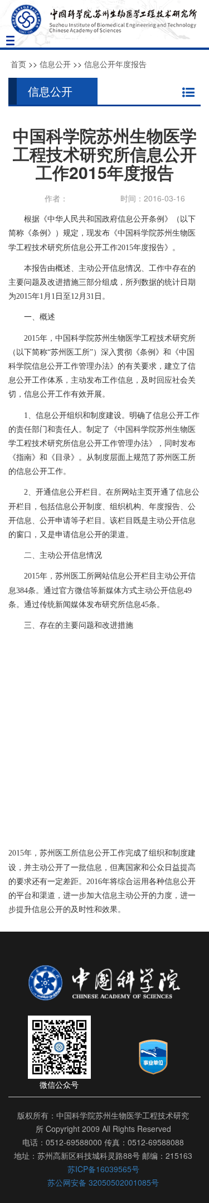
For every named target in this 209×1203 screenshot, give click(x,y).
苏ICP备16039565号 (103, 1168)
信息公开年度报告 (115, 63)
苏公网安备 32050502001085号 (103, 1182)
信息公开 (55, 63)
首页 (18, 63)
